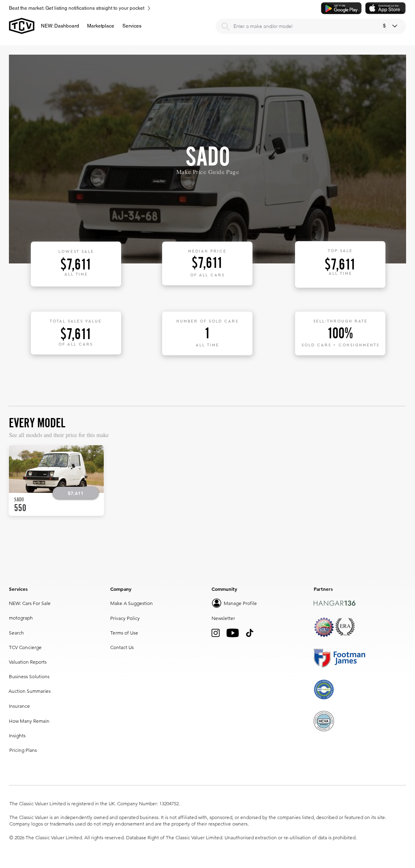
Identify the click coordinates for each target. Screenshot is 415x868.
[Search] (225, 26)
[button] (100, 26)
